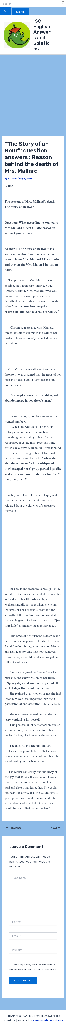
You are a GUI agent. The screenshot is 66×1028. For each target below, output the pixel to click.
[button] (63, 3)
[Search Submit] (5, 11)
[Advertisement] (33, 101)
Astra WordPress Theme (48, 1020)
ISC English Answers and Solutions (42, 34)
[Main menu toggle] (59, 35)
